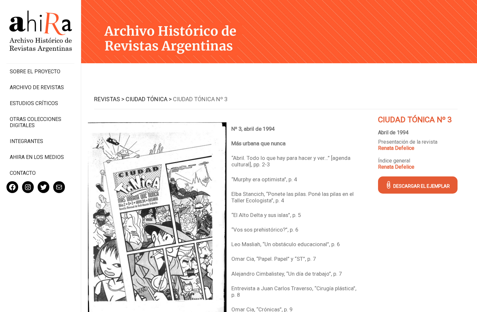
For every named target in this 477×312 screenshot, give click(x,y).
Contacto (23, 173)
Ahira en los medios (37, 157)
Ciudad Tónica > (149, 99)
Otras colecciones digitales (35, 122)
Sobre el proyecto (35, 71)
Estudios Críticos (34, 103)
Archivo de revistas (37, 87)
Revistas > (109, 99)
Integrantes (26, 141)
